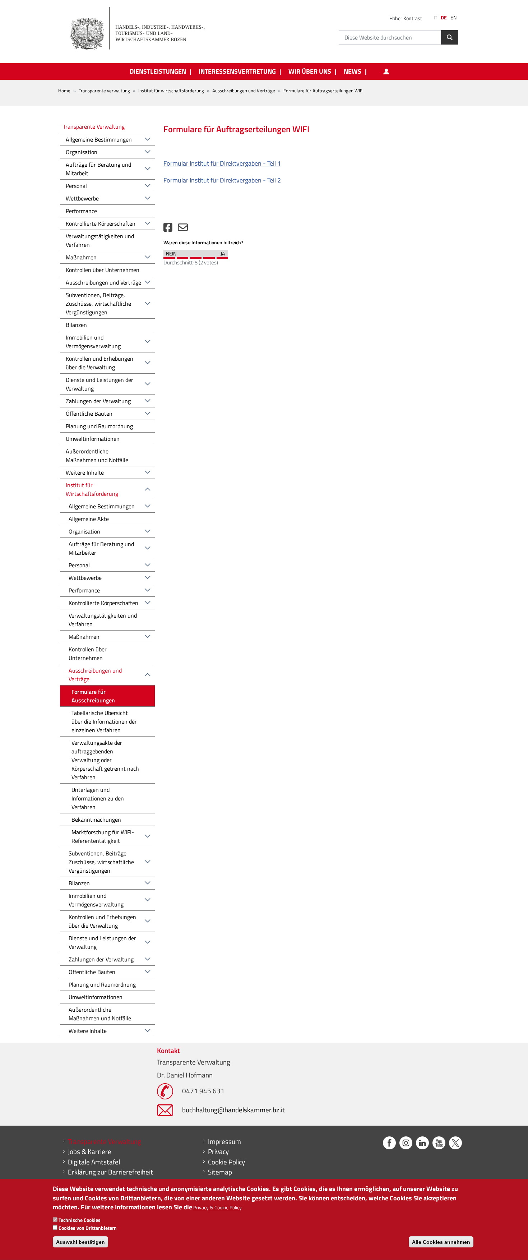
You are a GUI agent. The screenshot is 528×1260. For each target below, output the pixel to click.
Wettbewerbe (82, 198)
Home (64, 90)
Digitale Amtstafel (94, 1162)
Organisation (81, 152)
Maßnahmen (81, 257)
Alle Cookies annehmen (441, 1242)
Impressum (224, 1141)
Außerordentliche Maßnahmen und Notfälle (97, 455)
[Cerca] (449, 37)
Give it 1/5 (169, 256)
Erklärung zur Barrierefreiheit (110, 1172)
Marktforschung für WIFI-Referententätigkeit (102, 836)
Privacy (218, 1151)
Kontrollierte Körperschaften (100, 223)
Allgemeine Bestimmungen (99, 139)
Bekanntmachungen (96, 819)
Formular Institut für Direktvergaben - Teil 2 (222, 180)
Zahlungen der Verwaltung (98, 401)
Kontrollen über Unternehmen (102, 270)
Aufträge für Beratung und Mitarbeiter (101, 548)
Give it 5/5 (222, 256)
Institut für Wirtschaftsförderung (92, 489)
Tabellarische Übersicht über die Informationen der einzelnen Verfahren (104, 721)
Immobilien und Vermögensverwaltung (93, 341)
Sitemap (220, 1172)
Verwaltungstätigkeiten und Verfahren (100, 240)
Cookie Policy (226, 1162)
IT (435, 18)
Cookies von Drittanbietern (88, 1228)
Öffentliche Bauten (89, 413)
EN (453, 18)
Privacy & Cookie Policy (217, 1207)
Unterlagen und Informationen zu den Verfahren (97, 798)
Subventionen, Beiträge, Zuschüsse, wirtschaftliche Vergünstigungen (98, 304)
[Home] (141, 28)
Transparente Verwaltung (94, 126)
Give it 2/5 (182, 256)
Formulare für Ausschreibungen (93, 696)
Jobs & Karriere (89, 1151)
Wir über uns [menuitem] (309, 71)
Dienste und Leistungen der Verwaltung (99, 384)
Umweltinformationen (93, 438)
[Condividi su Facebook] (167, 229)
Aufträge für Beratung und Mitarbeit (98, 168)
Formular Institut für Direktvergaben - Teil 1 (222, 163)
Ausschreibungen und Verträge (243, 90)
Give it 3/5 (196, 256)
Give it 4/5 (209, 256)
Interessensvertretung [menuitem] (237, 71)
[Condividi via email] (183, 229)
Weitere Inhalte (85, 472)
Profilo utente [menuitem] (386, 71)
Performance (81, 211)
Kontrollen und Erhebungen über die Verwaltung (99, 362)
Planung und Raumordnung (99, 426)
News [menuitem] (352, 71)
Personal (76, 185)
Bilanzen (76, 324)
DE (444, 18)
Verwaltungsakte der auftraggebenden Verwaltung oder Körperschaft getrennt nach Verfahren (105, 759)
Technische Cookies (80, 1220)
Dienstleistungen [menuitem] (158, 71)
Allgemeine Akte (89, 518)
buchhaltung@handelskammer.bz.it (233, 1109)
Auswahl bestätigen (80, 1242)
